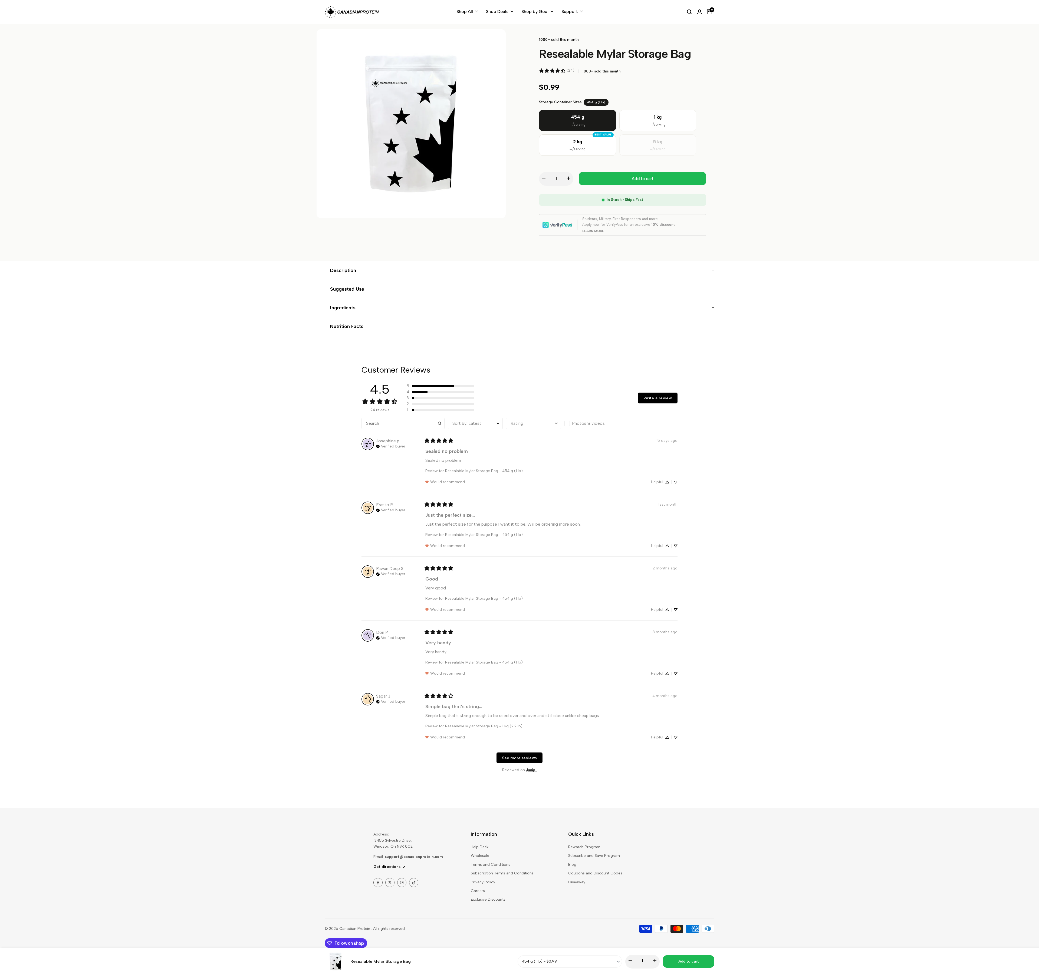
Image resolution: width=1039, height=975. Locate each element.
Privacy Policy (483, 882)
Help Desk (479, 847)
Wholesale (480, 855)
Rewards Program (584, 847)
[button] (440, 386)
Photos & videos (588, 423)
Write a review (657, 398)
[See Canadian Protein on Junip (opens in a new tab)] (531, 770)
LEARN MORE (593, 231)
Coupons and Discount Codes (595, 873)
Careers (478, 890)
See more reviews (519, 757)
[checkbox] (591, 423)
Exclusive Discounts (488, 899)
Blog (572, 864)
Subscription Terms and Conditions (502, 873)
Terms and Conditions (490, 864)
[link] (556, 71)
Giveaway (576, 882)
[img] (390, 445)
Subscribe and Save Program (594, 855)
